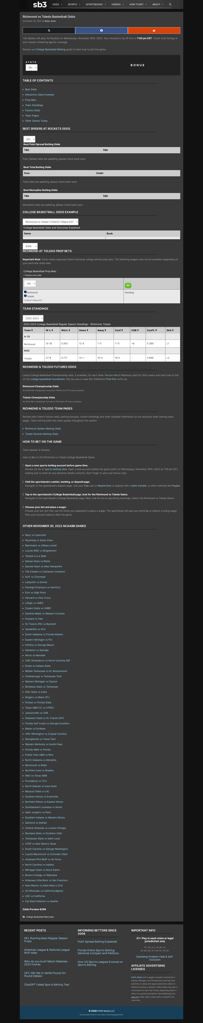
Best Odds (31, 89)
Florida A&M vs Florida (38, 749)
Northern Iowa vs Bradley (39, 770)
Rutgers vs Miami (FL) (37, 697)
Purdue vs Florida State (38, 702)
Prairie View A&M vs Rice (39, 754)
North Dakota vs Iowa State (41, 786)
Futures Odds (32, 110)
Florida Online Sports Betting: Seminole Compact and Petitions (98, 952)
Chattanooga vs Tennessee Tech (43, 676)
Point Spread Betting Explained (97, 941)
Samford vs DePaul (36, 822)
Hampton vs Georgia (36, 650)
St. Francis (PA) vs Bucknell (40, 623)
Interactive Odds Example (39, 94)
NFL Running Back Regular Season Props (46, 940)
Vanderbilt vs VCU (35, 629)
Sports (72, 4)
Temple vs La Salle (35, 555)
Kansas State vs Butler (37, 561)
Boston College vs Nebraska (41, 875)
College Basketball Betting (50, 49)
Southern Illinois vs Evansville (41, 796)
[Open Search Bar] (168, 4)
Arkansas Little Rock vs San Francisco (46, 880)
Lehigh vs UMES (34, 602)
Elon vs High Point (35, 592)
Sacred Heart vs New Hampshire (43, 566)
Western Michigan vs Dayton (41, 681)
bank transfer (139, 485)
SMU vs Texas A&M (36, 775)
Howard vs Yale (34, 618)
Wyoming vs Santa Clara (39, 540)
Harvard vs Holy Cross (38, 597)
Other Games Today (36, 120)
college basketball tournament (47, 379)
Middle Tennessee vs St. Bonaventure (46, 671)
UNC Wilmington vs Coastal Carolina (46, 733)
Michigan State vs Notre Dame (42, 869)
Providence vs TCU (36, 780)
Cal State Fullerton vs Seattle (41, 901)
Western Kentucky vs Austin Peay (43, 744)
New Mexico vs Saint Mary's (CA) (44, 885)
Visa (86, 485)
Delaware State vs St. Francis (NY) (44, 718)
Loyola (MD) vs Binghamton (40, 550)
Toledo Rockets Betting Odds (41, 433)
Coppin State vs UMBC (38, 608)
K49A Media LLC (138, 977)
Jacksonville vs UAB (36, 712)
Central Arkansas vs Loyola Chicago (45, 827)
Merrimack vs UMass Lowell (41, 545)
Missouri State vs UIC (37, 791)
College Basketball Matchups (40, 917)
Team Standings (34, 105)
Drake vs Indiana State (38, 665)
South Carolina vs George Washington (46, 848)
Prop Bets (30, 99)
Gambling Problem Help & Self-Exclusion (155, 958)
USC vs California (35, 896)
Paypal (176, 485)
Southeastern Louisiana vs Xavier (43, 807)
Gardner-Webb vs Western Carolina (44, 613)
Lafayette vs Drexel (36, 582)
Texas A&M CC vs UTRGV (39, 707)
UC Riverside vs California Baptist (44, 890)
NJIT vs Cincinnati (35, 576)
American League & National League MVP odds (47, 951)
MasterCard (104, 485)
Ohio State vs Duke (36, 691)
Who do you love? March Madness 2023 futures (45, 963)
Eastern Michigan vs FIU (38, 639)
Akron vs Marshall (35, 655)
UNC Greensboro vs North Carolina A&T (47, 660)
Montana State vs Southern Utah (43, 833)
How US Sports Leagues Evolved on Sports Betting (100, 963)
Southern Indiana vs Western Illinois (45, 817)
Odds (56, 4)
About (156, 4)
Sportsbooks (94, 4)
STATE (31, 62)
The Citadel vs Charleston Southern (45, 571)
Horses (116, 4)
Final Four (111, 379)
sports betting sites (56, 469)
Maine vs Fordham (35, 728)
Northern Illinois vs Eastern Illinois (44, 801)
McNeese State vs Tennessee (41, 686)
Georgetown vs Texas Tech (40, 739)
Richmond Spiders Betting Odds (43, 428)
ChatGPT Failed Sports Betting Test (46, 984)
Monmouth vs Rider (36, 765)
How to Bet (137, 4)
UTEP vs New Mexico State (40, 843)
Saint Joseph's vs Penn (38, 812)
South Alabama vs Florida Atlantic (44, 634)
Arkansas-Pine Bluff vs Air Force (43, 859)
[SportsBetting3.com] (40, 4)
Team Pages (32, 115)
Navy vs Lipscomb (35, 535)
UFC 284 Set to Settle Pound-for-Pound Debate (45, 974)
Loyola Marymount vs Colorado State (46, 854)
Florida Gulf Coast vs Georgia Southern (47, 723)
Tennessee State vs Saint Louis (42, 838)
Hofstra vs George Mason (39, 644)
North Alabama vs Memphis (40, 759)
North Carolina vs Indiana (39, 864)
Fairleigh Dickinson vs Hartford (42, 587)
